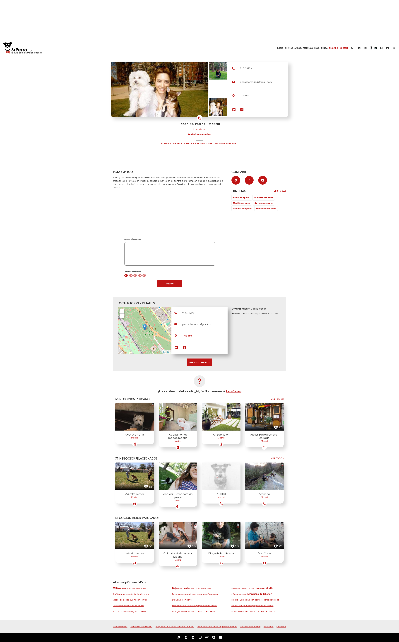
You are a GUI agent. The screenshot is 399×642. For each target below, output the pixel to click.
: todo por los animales (191, 588)
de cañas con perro (263, 197)
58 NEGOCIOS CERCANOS (211, 143)
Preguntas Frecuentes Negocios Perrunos (217, 626)
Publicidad (269, 626)
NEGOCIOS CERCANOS (199, 362)
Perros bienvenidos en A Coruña (128, 605)
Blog (317, 47)
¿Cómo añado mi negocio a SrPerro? (131, 611)
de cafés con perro (242, 208)
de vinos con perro (264, 202)
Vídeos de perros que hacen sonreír (130, 599)
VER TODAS (280, 191)
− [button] (122, 316)
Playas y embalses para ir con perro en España (253, 611)
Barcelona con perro (266, 208)
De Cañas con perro (182, 599)
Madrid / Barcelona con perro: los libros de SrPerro (255, 599)
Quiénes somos (120, 626)
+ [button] (122, 311)
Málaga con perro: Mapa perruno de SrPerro (193, 611)
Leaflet (167, 352)
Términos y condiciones (141, 626)
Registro (333, 47)
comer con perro (241, 197)
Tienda (324, 47)
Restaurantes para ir (252, 588)
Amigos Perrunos (303, 47)
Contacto (281, 626)
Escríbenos (233, 391)
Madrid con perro (241, 202)
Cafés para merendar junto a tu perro (131, 594)
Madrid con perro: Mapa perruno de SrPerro (252, 605)
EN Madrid (232, 143)
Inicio (280, 47)
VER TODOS (277, 399)
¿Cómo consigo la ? (251, 594)
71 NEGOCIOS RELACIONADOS (177, 143)
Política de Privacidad (250, 626)
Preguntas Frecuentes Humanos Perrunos (175, 626)
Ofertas (289, 47)
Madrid (188, 335)
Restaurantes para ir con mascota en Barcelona (195, 594)
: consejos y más (130, 588)
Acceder (344, 47)
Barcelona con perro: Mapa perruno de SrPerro (194, 605)
